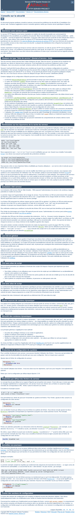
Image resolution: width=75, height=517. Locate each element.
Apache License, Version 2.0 (17, 513)
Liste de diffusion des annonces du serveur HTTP (37, 41)
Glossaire (54, 512)
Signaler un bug (70, 512)
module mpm (19, 112)
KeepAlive (8, 92)
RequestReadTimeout (19, 80)
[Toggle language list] (2, 19)
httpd (3, 154)
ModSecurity (40, 343)
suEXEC (49, 252)
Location (46, 427)
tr (73, 509)
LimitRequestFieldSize (50, 98)
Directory (4, 411)
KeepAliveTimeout (26, 89)
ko (70, 509)
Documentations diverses (41, 12)
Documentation (20, 12)
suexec (69, 211)
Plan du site (61, 512)
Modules (37, 512)
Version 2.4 (29, 12)
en (64, 509)
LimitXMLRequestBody (12, 99)
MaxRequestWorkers (24, 108)
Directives (44, 512)
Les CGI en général (25, 213)
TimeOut (22, 81)
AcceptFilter (58, 103)
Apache (3, 12)
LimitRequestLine (65, 98)
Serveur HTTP (11, 12)
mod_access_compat (56, 501)
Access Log (50, 479)
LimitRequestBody (19, 98)
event (46, 114)
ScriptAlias (28, 230)
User (2, 130)
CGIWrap (12, 258)
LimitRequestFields (34, 98)
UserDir (35, 432)
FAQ (49, 512)
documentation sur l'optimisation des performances (56, 110)
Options (41, 227)
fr (67, 509)
